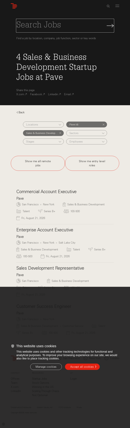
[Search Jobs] (65, 25)
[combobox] (43, 124)
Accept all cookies (82, 366)
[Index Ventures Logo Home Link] (14, 6)
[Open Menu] (117, 6)
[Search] (108, 6)
